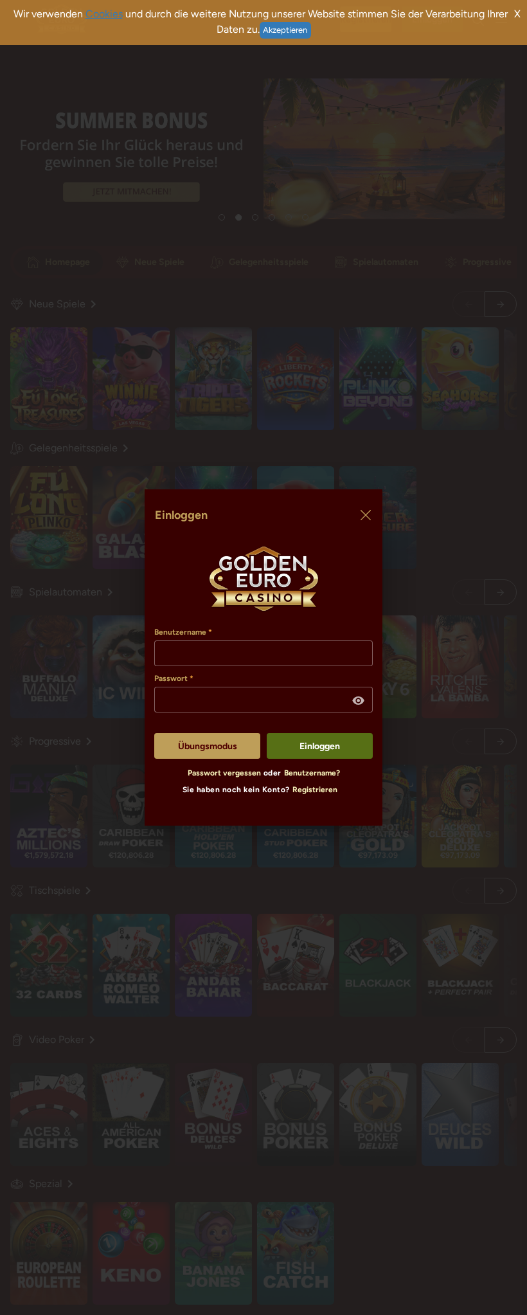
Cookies (104, 14)
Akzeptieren (285, 30)
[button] (358, 700)
